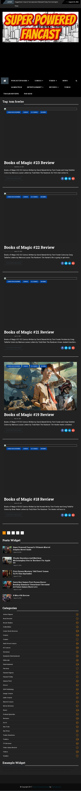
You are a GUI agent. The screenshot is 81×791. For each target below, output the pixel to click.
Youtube (40, 756)
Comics (38, 81)
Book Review (40, 618)
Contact (40, 639)
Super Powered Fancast (41, 787)
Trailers (40, 739)
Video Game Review (40, 747)
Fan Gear (28, 94)
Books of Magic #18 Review (29, 499)
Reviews (53, 87)
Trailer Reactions (40, 735)
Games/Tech (16, 87)
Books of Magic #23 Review (29, 162)
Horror (40, 685)
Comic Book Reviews (14, 112)
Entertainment (34, 87)
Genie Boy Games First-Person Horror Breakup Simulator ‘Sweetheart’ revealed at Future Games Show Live (31, 584)
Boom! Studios (40, 623)
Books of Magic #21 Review (29, 332)
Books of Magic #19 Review (29, 414)
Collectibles (40, 627)
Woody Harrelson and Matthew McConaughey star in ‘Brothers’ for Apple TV (31, 560)
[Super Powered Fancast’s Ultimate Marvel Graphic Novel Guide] (7, 549)
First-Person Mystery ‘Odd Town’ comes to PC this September (31, 572)
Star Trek (40, 727)
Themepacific (56, 787)
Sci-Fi (40, 723)
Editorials (40, 660)
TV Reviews (40, 743)
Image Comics (40, 693)
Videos (52, 81)
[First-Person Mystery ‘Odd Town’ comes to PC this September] (7, 574)
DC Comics (34, 112)
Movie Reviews (40, 706)
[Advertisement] (40, 59)
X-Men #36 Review (21, 595)
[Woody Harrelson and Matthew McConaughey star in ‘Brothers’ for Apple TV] (7, 560)
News (65, 81)
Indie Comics (40, 698)
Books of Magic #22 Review (29, 247)
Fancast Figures (40, 673)
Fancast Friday (40, 677)
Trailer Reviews (11, 94)
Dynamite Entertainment (40, 656)
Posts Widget (11, 540)
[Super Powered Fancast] (5, 80)
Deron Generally (8, 167)
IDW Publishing (40, 689)
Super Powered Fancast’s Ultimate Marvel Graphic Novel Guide (31, 548)
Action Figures (40, 614)
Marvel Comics (40, 702)
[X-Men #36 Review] (7, 598)
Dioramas (40, 652)
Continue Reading (13, 178)
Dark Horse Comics (40, 643)
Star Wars (40, 731)
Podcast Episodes (19, 81)
